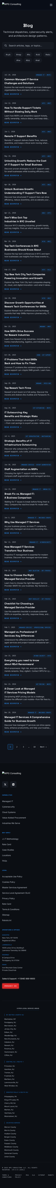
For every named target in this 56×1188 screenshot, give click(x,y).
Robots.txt (6, 920)
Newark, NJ (8, 1045)
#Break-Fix (47, 489)
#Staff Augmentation (43, 465)
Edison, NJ (8, 1032)
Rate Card (6, 844)
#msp (18, 54)
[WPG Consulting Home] (12, 5)
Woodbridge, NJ (10, 1035)
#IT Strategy (46, 570)
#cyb (8, 54)
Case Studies (8, 850)
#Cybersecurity (45, 542)
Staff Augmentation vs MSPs (21, 469)
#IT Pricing (40, 684)
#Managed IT (40, 75)
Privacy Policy (8, 898)
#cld (38, 54)
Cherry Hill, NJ (10, 1103)
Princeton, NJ (9, 1066)
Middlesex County (11, 1147)
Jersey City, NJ (10, 1029)
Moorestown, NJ (10, 1116)
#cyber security (39, 656)
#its (28, 54)
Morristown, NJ (10, 1026)
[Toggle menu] (51, 5)
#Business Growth (45, 517)
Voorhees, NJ (9, 1113)
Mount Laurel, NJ (11, 1106)
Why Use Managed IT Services (21, 522)
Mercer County (10, 1127)
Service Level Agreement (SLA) (16, 893)
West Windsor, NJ (11, 1086)
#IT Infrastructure (32, 436)
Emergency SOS (10, 986)
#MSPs (49, 75)
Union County (9, 1157)
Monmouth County (11, 1150)
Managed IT (7, 801)
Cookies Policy (8, 882)
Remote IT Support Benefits (20, 136)
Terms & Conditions (10, 909)
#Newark (42, 326)
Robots (51, 1175)
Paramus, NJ (9, 1049)
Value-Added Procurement (14, 817)
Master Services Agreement (14, 887)
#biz (28, 60)
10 (34, 747)
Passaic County (10, 1143)
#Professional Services (42, 627)
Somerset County (11, 1153)
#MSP (49, 326)
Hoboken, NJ (9, 1042)
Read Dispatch (11, 94)
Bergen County (10, 1137)
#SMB (38, 355)
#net (38, 60)
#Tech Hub (47, 383)
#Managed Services (27, 465)
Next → (43, 747)
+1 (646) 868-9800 (26, 978)
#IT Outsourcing (38, 408)
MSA (27, 1175)
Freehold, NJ (9, 1076)
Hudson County (10, 1134)
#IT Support (46, 355)
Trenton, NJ (8, 1073)
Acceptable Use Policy (12, 876)
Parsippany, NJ (10, 1022)
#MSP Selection (34, 570)
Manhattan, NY (10, 1019)
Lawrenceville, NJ (11, 1082)
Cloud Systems (8, 812)
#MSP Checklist (34, 599)
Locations (6, 855)
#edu (48, 54)
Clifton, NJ (8, 1055)
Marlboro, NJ (9, 1079)
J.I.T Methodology (10, 839)
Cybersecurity (8, 807)
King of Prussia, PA (11, 1100)
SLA (33, 1175)
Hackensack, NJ (10, 1052)
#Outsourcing (46, 436)
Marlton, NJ (8, 1110)
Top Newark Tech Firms (17, 387)
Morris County (9, 1130)
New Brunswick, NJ (11, 1039)
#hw (18, 60)
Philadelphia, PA (10, 1096)
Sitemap (6, 915)
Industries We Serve (11, 823)
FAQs (4, 861)
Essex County (9, 1140)
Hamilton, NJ (9, 1069)
